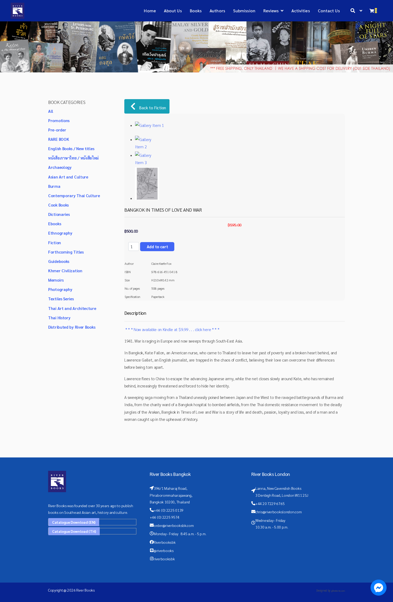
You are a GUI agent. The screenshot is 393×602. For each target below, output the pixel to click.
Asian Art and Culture (68, 176)
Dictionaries (59, 214)
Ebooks (54, 223)
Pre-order (57, 129)
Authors (217, 10)
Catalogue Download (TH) (74, 531)
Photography (60, 289)
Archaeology (60, 167)
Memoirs (56, 279)
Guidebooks (58, 261)
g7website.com (338, 590)
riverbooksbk (164, 558)
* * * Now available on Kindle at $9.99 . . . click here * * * (171, 329)
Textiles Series (61, 298)
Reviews (271, 10)
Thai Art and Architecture (72, 308)
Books (196, 10)
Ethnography (60, 232)
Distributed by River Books (71, 326)
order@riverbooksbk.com (174, 525)
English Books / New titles (71, 148)
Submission (244, 10)
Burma (54, 186)
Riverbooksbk (164, 542)
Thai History (59, 317)
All (50, 111)
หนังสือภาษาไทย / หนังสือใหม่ (73, 157)
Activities (300, 10)
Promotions (59, 120)
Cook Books (58, 204)
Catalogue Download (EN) (73, 522)
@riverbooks (164, 550)
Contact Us (329, 10)
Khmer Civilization (65, 270)
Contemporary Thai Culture (74, 195)
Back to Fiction (152, 107)
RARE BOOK (58, 139)
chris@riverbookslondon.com (278, 511)
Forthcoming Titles (66, 251)
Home (150, 10)
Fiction (54, 242)
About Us (173, 10)
